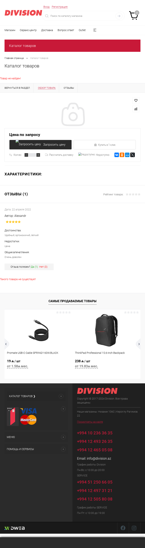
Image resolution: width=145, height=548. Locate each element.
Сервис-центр (28, 30)
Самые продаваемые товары (72, 301)
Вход (46, 6)
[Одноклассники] (122, 155)
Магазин (10, 30)
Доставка (47, 30)
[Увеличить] (72, 115)
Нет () (43, 266)
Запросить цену (54, 144)
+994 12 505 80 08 (95, 499)
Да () (34, 266)
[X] (132, 155)
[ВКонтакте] (116, 155)
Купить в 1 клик (107, 145)
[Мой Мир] (127, 155)
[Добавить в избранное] (136, 100)
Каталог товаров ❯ (22, 396)
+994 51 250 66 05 (95, 482)
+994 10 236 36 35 (95, 433)
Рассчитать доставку (61, 155)
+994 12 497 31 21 (95, 491)
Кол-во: (18, 155)
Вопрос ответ (66, 30)
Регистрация (60, 6)
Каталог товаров (22, 46)
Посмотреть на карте (90, 421)
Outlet (82, 30)
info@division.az (99, 458)
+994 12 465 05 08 (95, 450)
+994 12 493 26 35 (95, 441)
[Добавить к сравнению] (136, 108)
